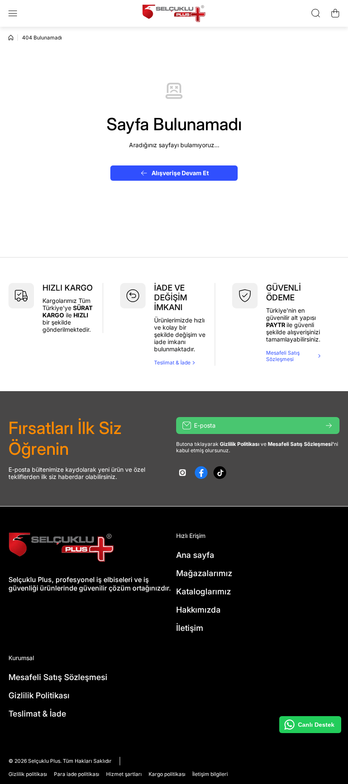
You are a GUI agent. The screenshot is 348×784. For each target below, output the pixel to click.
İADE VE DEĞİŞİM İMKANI (170, 297)
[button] (335, 13)
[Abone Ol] (329, 425)
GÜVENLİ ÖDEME (283, 292)
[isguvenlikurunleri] (174, 13)
